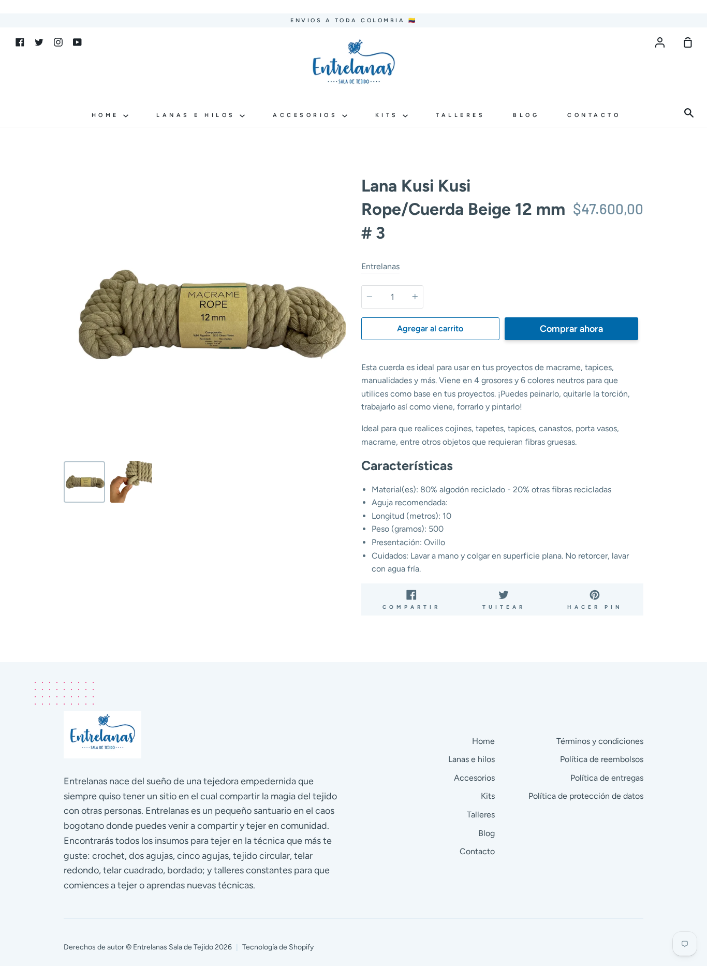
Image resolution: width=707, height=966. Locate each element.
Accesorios (307, 115)
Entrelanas (380, 266)
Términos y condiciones (599, 741)
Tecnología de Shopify (278, 947)
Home (108, 115)
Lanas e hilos (198, 115)
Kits (389, 115)
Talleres (460, 115)
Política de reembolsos (601, 759)
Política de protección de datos (585, 796)
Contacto (594, 115)
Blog (526, 115)
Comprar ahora (571, 328)
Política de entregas (606, 778)
